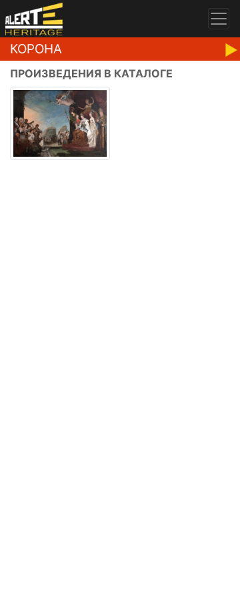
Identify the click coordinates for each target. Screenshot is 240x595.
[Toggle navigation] (218, 18)
